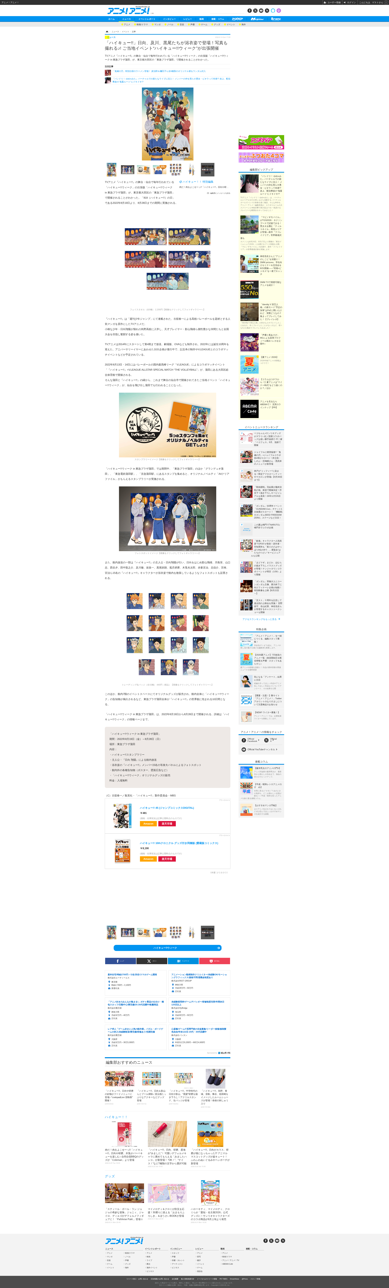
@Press (245, 1279)
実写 (199, 1257)
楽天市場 (167, 823)
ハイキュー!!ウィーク (165, 948)
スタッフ (175, 1253)
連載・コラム (217, 19)
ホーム (111, 19)
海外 (243, 24)
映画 (148, 1257)
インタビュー (169, 19)
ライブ (149, 1260)
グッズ (217, 24)
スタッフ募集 (255, 1279)
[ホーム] (107, 32)
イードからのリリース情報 (207, 1279)
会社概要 (175, 1279)
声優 (192, 24)
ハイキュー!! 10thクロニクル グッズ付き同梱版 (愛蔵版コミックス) (179, 843)
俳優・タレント (178, 1260)
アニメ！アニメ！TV (230, 1260)
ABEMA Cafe (227, 1264)
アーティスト (177, 1264)
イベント (231, 24)
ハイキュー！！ (116, 1117)
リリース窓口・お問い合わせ (137, 1279)
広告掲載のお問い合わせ (160, 1279)
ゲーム (204, 24)
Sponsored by (212, 1053)
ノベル (170, 24)
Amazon (148, 823)
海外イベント (152, 1268)
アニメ (127, 24)
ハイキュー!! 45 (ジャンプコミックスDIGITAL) (167, 807)
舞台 (148, 1264)
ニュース (126, 19)
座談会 (200, 1271)
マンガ (157, 24)
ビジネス (150, 1271)
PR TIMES (223, 1279)
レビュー (187, 19)
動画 (202, 19)
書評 (199, 1260)
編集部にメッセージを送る (220, 193)
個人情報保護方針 (187, 1279)
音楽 (182, 24)
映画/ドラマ (142, 24)
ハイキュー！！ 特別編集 (198, 181)
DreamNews (234, 1279)
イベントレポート (146, 19)
